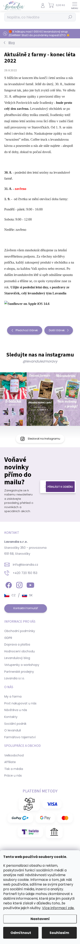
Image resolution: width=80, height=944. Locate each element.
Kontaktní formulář (25, 608)
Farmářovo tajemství (20, 737)
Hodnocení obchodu (19, 651)
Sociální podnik (15, 724)
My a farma (13, 696)
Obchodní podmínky (19, 631)
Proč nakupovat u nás (20, 703)
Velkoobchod (14, 755)
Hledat (70, 17)
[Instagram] (18, 584)
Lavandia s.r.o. (14, 678)
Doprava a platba (17, 644)
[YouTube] (30, 584)
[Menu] (74, 5)
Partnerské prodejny (19, 672)
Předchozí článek (27, 330)
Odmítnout (20, 932)
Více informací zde (58, 907)
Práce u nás (13, 775)
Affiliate (10, 762)
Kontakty (10, 717)
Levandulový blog (17, 658)
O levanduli (12, 730)
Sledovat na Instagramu (44, 438)
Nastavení (40, 918)
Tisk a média (13, 769)
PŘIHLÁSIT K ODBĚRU (60, 487)
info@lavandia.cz (25, 564)
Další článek (57, 330)
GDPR (8, 638)
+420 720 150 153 (25, 573)
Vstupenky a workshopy (21, 665)
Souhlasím (59, 932)
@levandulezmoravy (40, 361)
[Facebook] (8, 584)
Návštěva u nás (15, 710)
